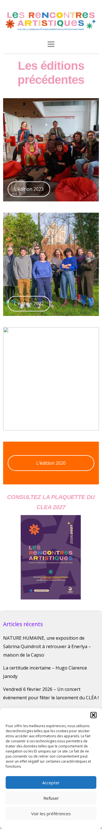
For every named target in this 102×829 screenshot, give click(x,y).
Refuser (51, 798)
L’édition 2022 (29, 303)
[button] (93, 715)
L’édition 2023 (29, 189)
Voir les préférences (51, 813)
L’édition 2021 (29, 418)
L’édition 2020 (51, 463)
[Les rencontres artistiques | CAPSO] (51, 29)
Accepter (51, 782)
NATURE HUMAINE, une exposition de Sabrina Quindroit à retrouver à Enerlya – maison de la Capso (47, 646)
